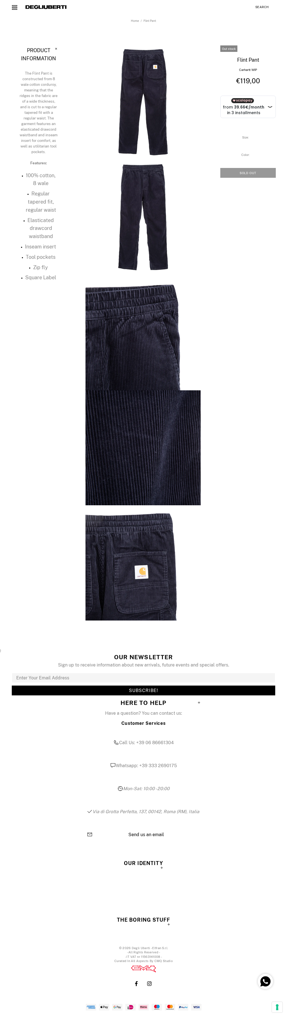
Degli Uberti (46, 7)
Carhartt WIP (248, 70)
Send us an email (146, 835)
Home (135, 20)
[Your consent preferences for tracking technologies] (277, 1007)
